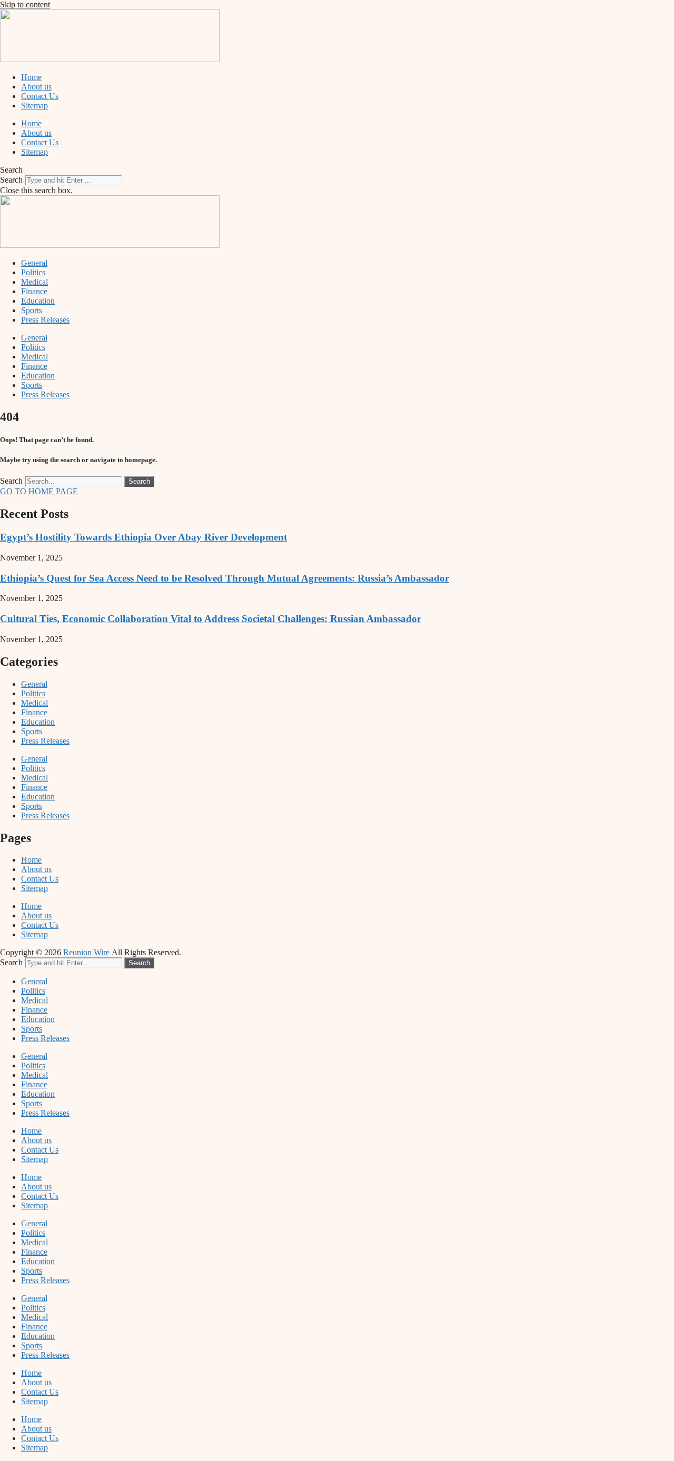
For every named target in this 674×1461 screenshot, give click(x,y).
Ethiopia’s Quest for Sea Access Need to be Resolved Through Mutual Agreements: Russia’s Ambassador (224, 578)
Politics (33, 272)
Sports (31, 310)
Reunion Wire (86, 952)
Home (31, 77)
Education (38, 300)
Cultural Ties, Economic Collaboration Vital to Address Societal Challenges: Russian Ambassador (210, 618)
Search (11, 179)
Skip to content (25, 4)
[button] (337, 170)
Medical (34, 281)
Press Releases (45, 319)
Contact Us (39, 96)
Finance (34, 291)
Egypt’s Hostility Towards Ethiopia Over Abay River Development (143, 537)
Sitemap (34, 105)
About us (36, 86)
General (34, 262)
